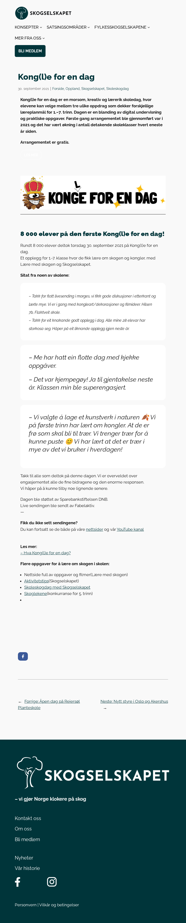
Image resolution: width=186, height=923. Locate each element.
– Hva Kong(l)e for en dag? (45, 552)
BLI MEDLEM (30, 51)
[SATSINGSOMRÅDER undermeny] (88, 27)
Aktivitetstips (36, 581)
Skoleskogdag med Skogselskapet (57, 587)
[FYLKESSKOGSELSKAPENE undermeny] (148, 27)
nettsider (94, 529)
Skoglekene (35, 593)
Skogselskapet (93, 88)
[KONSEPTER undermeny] (41, 27)
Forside (58, 88)
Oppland (73, 88)
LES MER (31, 155)
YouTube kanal (130, 529)
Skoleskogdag (117, 88)
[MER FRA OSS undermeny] (43, 38)
